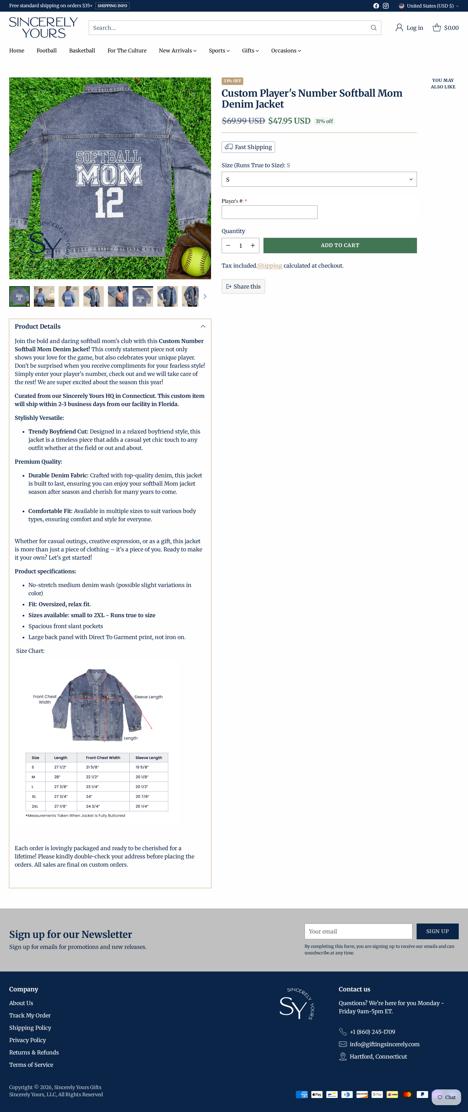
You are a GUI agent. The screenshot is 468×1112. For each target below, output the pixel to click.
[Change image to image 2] (44, 296)
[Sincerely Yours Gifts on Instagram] (385, 6)
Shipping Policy (30, 1027)
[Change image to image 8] (192, 296)
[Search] (373, 28)
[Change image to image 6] (143, 296)
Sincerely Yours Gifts (77, 1087)
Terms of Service (31, 1064)
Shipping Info (112, 5)
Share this (247, 286)
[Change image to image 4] (93, 296)
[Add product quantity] (253, 245)
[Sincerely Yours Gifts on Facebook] (376, 6)
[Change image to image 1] (19, 296)
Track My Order (30, 1015)
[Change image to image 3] (69, 296)
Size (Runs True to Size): (256, 164)
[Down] (205, 296)
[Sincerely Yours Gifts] (43, 27)
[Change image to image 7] (167, 296)
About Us (21, 1003)
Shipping (270, 265)
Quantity (233, 231)
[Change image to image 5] (118, 296)
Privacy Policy (27, 1040)
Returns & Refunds (34, 1052)
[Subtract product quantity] (228, 245)
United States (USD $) (430, 6)
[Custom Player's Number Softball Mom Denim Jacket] (110, 178)
